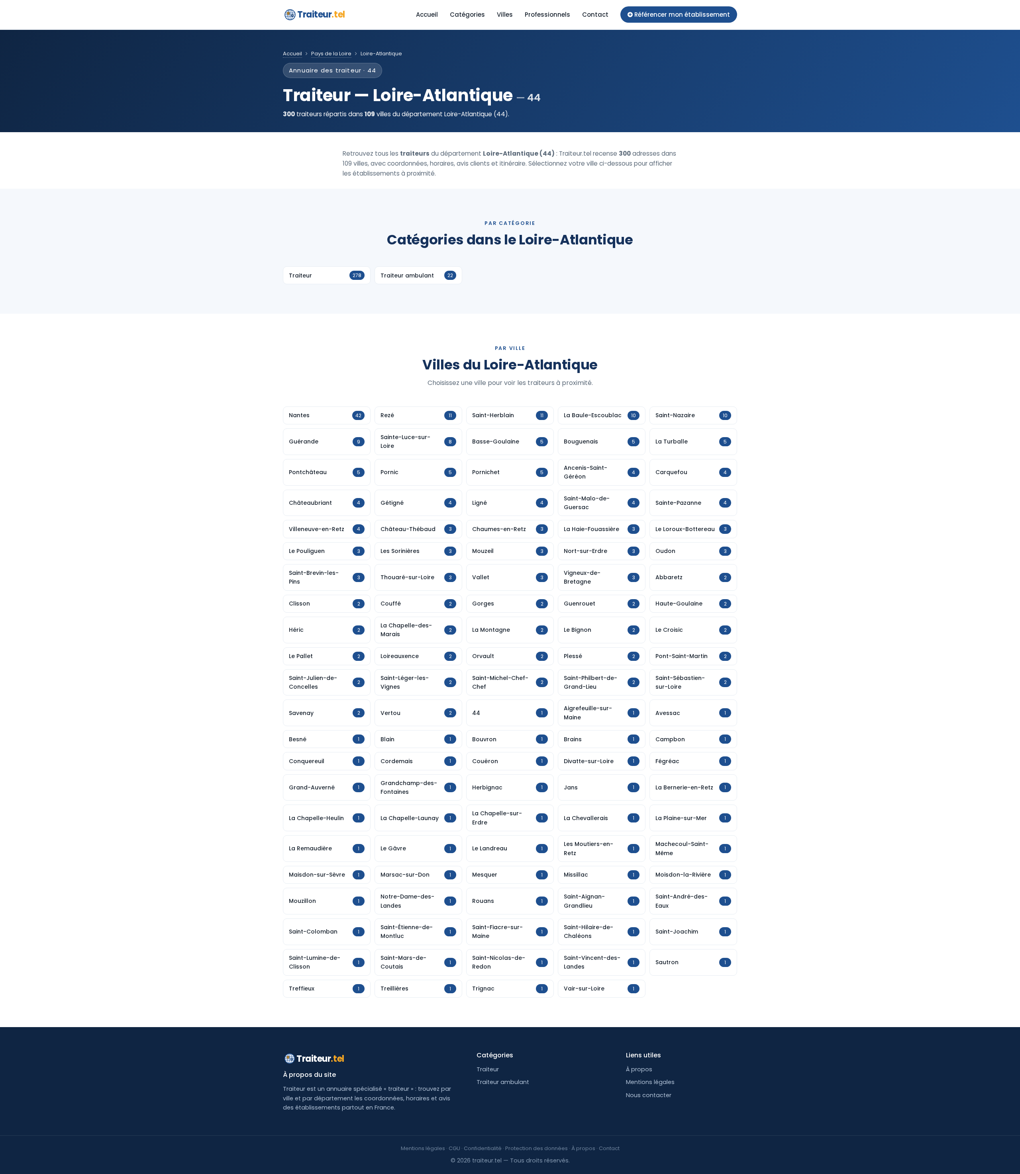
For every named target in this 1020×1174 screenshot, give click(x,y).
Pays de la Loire (331, 53)
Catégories (467, 14)
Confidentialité (483, 1148)
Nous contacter (648, 1095)
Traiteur (321, 14)
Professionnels (547, 14)
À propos (639, 1069)
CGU (454, 1148)
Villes (505, 14)
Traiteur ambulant (503, 1082)
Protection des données (536, 1148)
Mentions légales (650, 1082)
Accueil (427, 14)
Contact (595, 14)
